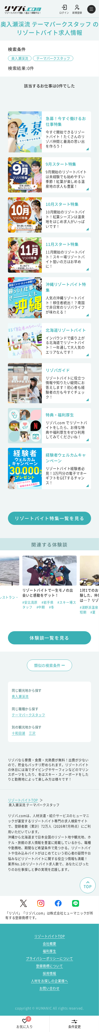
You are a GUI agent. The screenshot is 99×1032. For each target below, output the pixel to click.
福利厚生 (49, 951)
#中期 (41, 607)
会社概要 (49, 943)
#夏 (93, 612)
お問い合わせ (49, 988)
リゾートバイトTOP (23, 800)
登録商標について (49, 966)
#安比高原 (30, 602)
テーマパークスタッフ (53, 58)
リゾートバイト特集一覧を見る (50, 518)
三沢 (32, 733)
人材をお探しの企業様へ (49, 980)
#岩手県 (48, 602)
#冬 (51, 607)
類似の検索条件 (47, 665)
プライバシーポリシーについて (49, 958)
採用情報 (49, 973)
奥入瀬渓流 (19, 58)
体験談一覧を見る (49, 637)
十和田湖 (18, 733)
